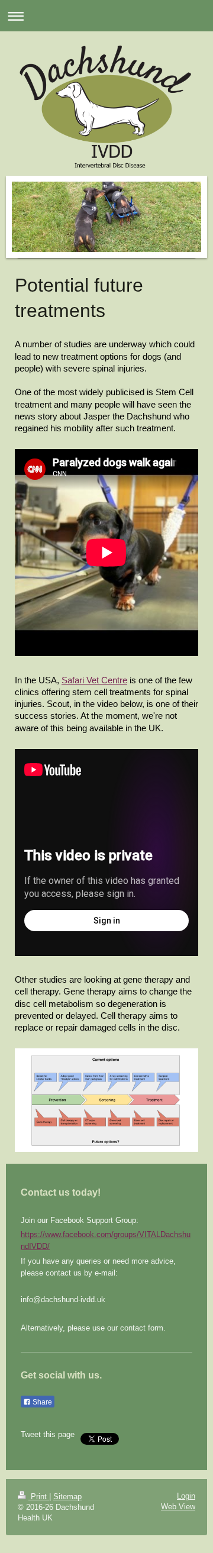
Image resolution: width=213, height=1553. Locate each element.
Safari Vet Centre (94, 680)
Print (38, 1496)
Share (41, 1402)
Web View (178, 1506)
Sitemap (67, 1496)
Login (186, 1495)
